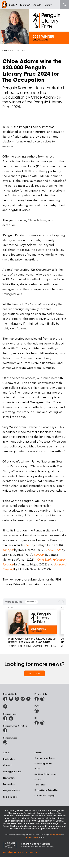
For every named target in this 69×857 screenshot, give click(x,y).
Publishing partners (43, 763)
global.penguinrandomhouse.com (20, 852)
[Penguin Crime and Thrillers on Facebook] (5, 730)
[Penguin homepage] (4, 4)
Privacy (37, 779)
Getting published (12, 771)
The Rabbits (53, 549)
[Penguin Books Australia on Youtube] (23, 699)
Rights (37, 768)
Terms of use (40, 784)
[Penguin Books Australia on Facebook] (5, 699)
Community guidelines (44, 757)
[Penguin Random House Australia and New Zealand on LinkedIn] (28, 699)
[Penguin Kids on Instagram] (42, 699)
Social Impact (10, 796)
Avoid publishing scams (45, 773)
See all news (34, 673)
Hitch (27, 545)
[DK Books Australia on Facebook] (36, 723)
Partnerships (9, 784)
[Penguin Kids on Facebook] (36, 699)
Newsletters (9, 777)
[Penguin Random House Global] (12, 844)
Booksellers (9, 758)
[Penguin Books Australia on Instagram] (11, 699)
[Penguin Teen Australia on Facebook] (5, 718)
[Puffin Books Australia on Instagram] (36, 711)
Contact (7, 765)
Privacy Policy (55, 834)
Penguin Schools (11, 790)
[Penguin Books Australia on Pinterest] (17, 699)
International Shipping (44, 795)
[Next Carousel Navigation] (63, 601)
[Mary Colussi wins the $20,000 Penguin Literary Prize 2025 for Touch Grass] (32, 622)
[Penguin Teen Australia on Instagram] (11, 718)
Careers (38, 752)
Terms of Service (32, 837)
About (6, 752)
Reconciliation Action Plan (46, 790)
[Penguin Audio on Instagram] (5, 742)
